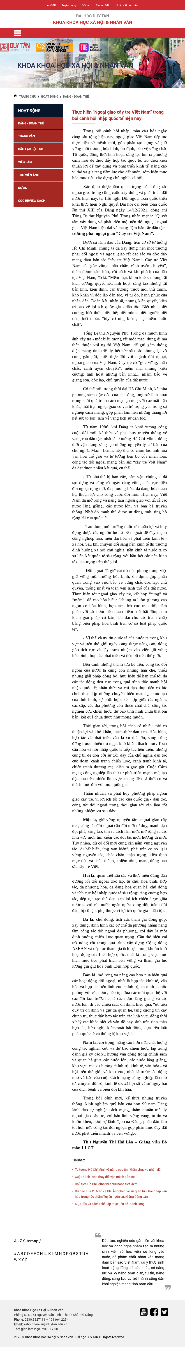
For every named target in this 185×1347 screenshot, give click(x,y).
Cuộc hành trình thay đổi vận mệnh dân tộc (105, 1177)
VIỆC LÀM (25, 162)
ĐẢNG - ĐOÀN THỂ (76, 96)
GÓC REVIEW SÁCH (31, 200)
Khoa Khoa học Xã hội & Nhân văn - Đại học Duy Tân (61, 1337)
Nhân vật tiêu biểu (127, 5)
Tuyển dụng (69, 5)
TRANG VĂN (26, 136)
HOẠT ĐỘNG (49, 96)
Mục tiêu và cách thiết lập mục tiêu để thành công (110, 1204)
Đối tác (86, 5)
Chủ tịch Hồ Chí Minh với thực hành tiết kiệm (106, 1184)
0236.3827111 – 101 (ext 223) (46, 1319)
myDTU (51, 5)
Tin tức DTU (103, 5)
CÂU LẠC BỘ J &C (30, 149)
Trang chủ (27, 96)
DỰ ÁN (22, 188)
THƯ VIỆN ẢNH (28, 175)
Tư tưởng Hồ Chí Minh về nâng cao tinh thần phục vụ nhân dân (118, 1169)
